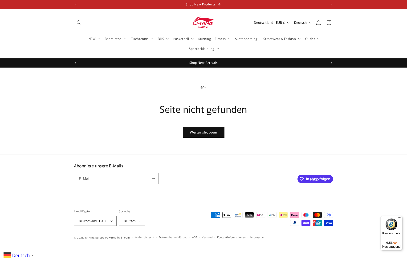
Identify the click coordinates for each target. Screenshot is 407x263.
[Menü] (399, 219)
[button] (79, 22)
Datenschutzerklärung (173, 237)
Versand (207, 237)
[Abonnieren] (153, 178)
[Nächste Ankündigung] (331, 4)
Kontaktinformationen (231, 237)
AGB (194, 237)
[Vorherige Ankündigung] (75, 4)
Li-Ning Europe (95, 237)
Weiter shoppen (203, 131)
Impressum (257, 237)
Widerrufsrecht (144, 237)
